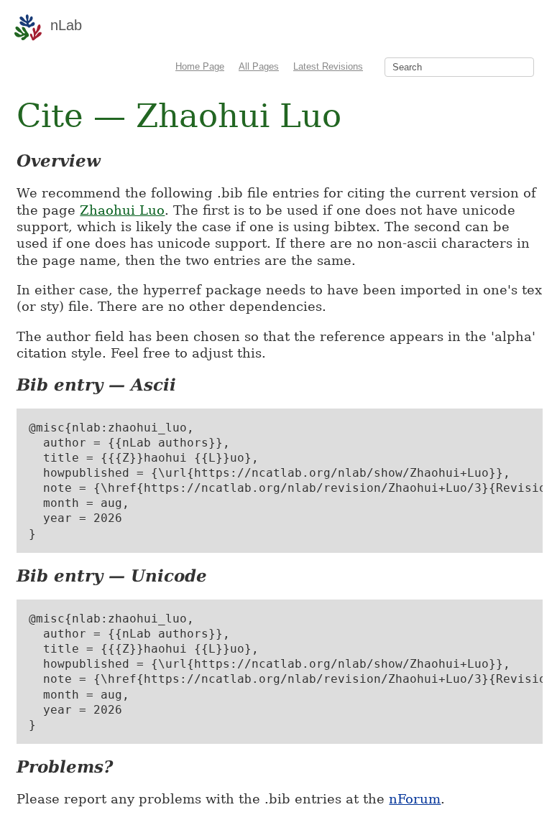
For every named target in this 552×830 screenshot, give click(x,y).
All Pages (259, 66)
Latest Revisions (328, 66)
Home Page (199, 66)
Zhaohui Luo (122, 210)
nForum (415, 798)
